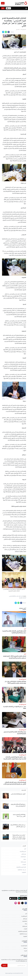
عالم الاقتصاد (23, 856)
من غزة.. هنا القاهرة (22, 869)
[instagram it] (15, 903)
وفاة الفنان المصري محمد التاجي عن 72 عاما (19, 815)
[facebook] (8, 32)
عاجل (3, 8)
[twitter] (3, 32)
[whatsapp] (6, 32)
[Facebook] (26, 903)
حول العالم (24, 854)
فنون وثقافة (23, 861)
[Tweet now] (22, 903)
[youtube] (19, 903)
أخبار (25, 848)
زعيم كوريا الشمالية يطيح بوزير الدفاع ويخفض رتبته (18, 805)
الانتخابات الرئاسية (22, 597)
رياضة (25, 859)
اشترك (4, 965)
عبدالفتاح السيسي (12, 596)
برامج (9, 8)
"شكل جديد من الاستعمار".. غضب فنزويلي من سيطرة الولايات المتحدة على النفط (18, 836)
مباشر (3, 3)
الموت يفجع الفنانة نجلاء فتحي (18, 794)
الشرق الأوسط (23, 851)
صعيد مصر (18, 596)
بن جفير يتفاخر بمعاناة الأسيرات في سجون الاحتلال (17, 825)
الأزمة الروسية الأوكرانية (21, 867)
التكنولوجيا (24, 872)
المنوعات (24, 864)
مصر (22, 596)
